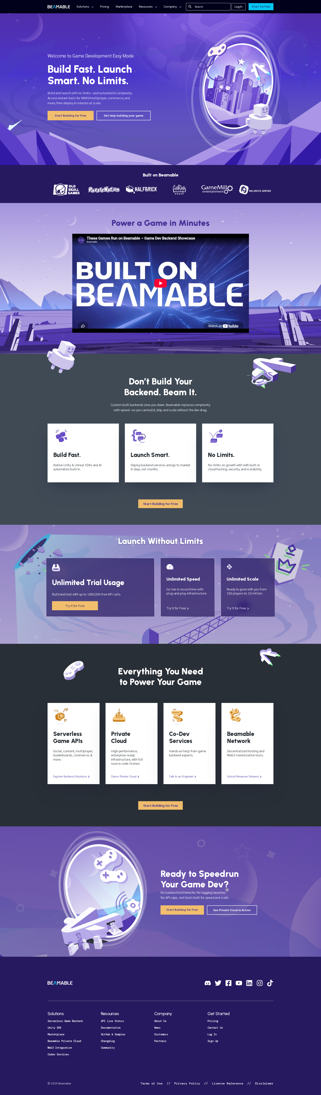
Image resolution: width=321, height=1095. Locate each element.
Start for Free (261, 6)
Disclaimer (263, 1083)
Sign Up (212, 1041)
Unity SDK (54, 1028)
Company (170, 6)
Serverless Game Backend (65, 1021)
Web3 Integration (60, 1048)
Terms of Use (152, 1083)
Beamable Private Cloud (64, 1041)
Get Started (218, 1013)
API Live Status (112, 1021)
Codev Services (58, 1054)
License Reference (227, 1083)
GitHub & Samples (113, 1034)
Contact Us (215, 1028)
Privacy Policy (187, 1083)
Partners (160, 1041)
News (157, 1028)
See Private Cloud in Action (232, 910)
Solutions (83, 6)
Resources (146, 6)
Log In (238, 6)
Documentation (111, 1028)
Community (108, 1048)
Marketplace (124, 6)
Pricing (104, 6)
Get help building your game (123, 115)
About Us (160, 1021)
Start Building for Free (70, 115)
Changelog (108, 1041)
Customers (161, 1034)
